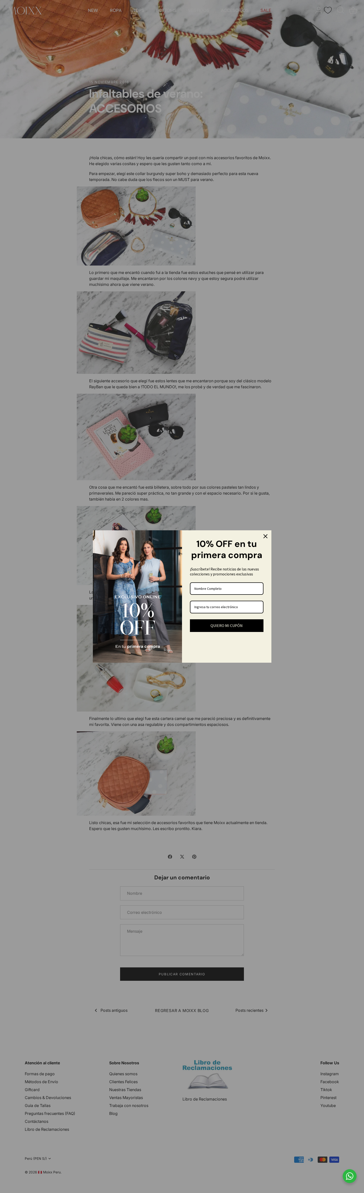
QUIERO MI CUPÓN (226, 625)
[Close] (265, 536)
